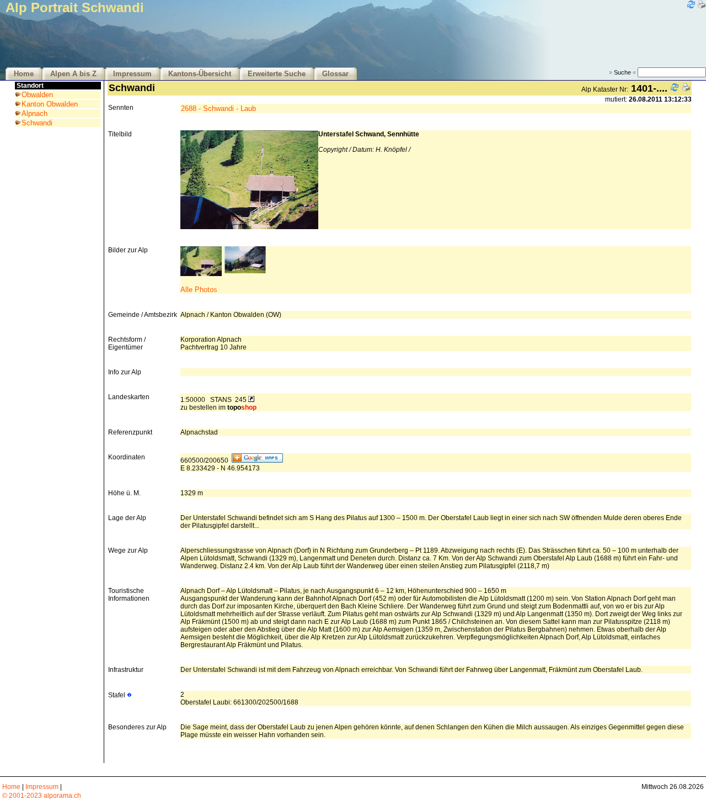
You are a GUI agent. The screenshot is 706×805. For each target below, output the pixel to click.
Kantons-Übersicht (199, 74)
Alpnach (34, 113)
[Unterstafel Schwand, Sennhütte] (201, 273)
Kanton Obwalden (50, 104)
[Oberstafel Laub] (245, 271)
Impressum (132, 74)
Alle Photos (198, 289)
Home (24, 74)
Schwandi (37, 123)
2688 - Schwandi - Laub (218, 108)
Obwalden (37, 95)
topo (241, 407)
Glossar (335, 74)
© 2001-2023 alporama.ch (41, 795)
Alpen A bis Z (73, 74)
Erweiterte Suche (277, 74)
